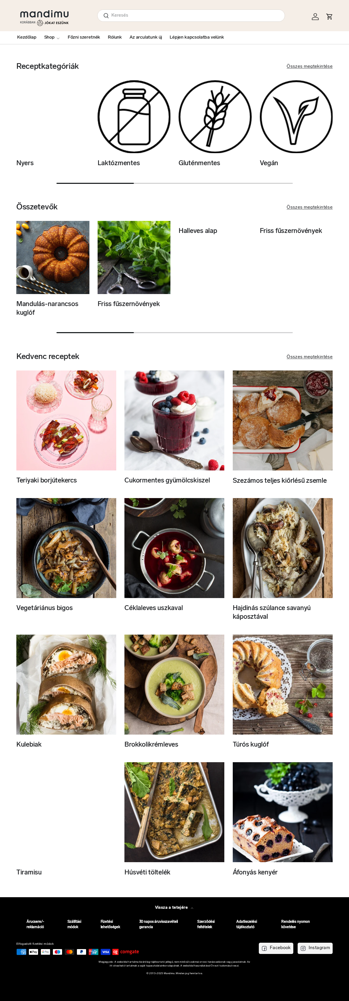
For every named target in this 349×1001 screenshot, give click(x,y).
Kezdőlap (27, 37)
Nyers (25, 163)
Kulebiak (29, 745)
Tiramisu (29, 872)
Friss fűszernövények (129, 304)
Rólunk (115, 37)
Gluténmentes (199, 163)
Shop (49, 37)
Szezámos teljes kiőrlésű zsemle (280, 481)
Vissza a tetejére (172, 908)
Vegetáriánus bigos (44, 608)
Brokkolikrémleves (151, 745)
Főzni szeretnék (84, 37)
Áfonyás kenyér (255, 872)
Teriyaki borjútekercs (46, 481)
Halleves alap (198, 231)
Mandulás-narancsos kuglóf (47, 308)
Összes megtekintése (310, 66)
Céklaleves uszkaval (153, 608)
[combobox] (191, 15)
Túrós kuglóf (251, 745)
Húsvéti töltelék (147, 872)
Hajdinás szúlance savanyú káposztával (272, 613)
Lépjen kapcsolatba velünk (197, 37)
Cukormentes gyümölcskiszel (167, 481)
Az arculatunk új (146, 37)
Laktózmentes (119, 163)
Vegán (269, 163)
